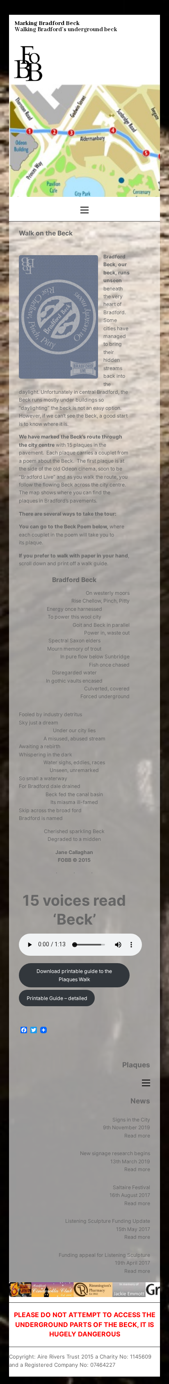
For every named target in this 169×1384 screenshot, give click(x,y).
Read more (137, 1136)
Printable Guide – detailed (57, 998)
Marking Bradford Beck (47, 24)
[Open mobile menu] (84, 210)
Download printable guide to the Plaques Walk (74, 975)
